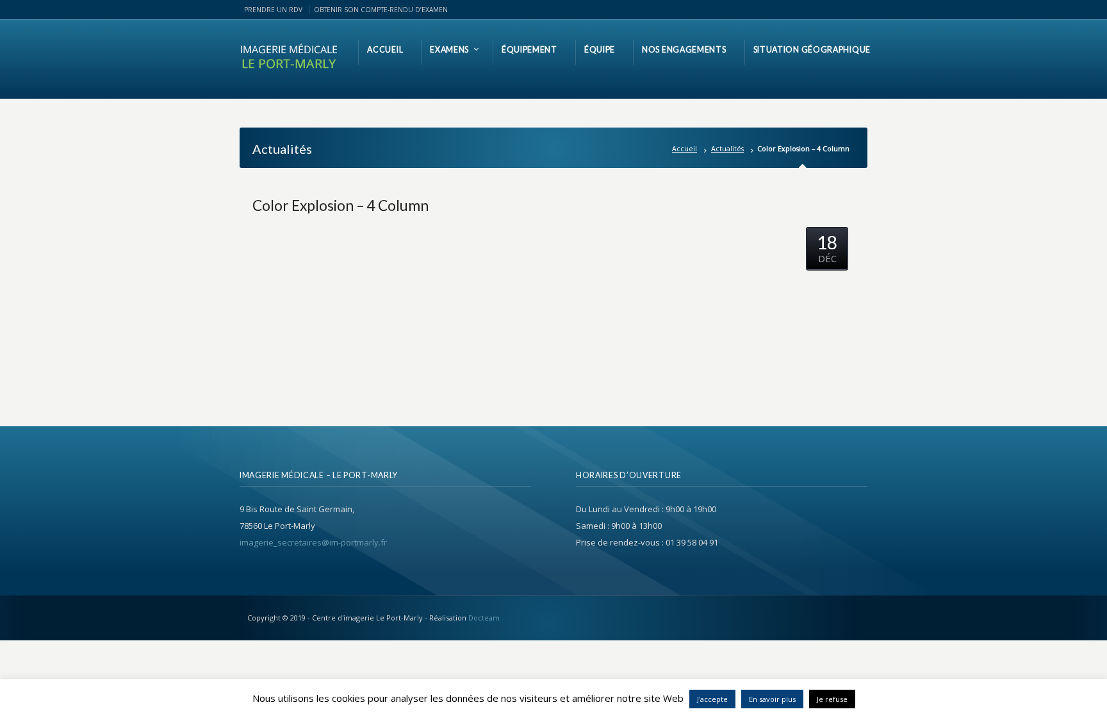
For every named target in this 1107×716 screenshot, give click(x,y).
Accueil (684, 148)
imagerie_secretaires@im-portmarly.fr (313, 542)
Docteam (484, 617)
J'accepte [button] (712, 699)
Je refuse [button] (832, 699)
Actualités (727, 148)
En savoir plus (772, 699)
